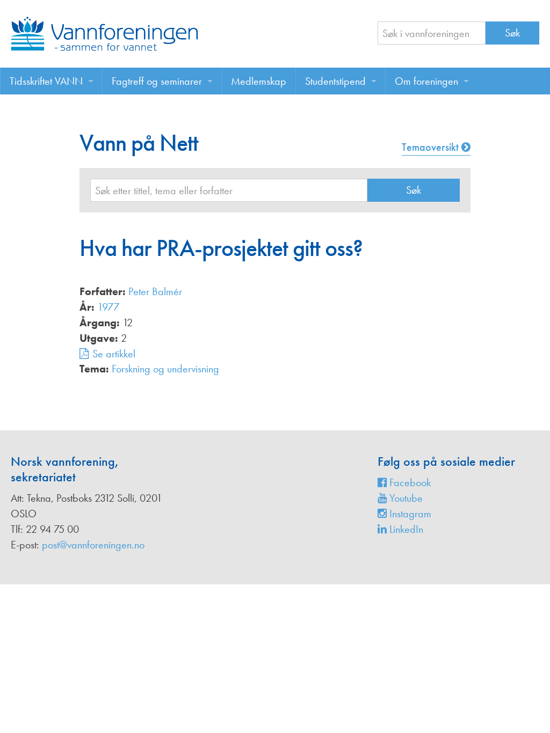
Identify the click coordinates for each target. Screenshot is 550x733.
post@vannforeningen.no (93, 545)
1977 (108, 307)
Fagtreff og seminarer (157, 81)
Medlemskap (258, 81)
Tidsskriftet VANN (46, 81)
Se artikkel (113, 354)
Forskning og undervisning (165, 369)
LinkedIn (405, 529)
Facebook (409, 482)
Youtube (405, 498)
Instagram (409, 514)
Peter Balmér (155, 291)
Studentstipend (335, 81)
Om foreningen (426, 81)
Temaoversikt (431, 147)
